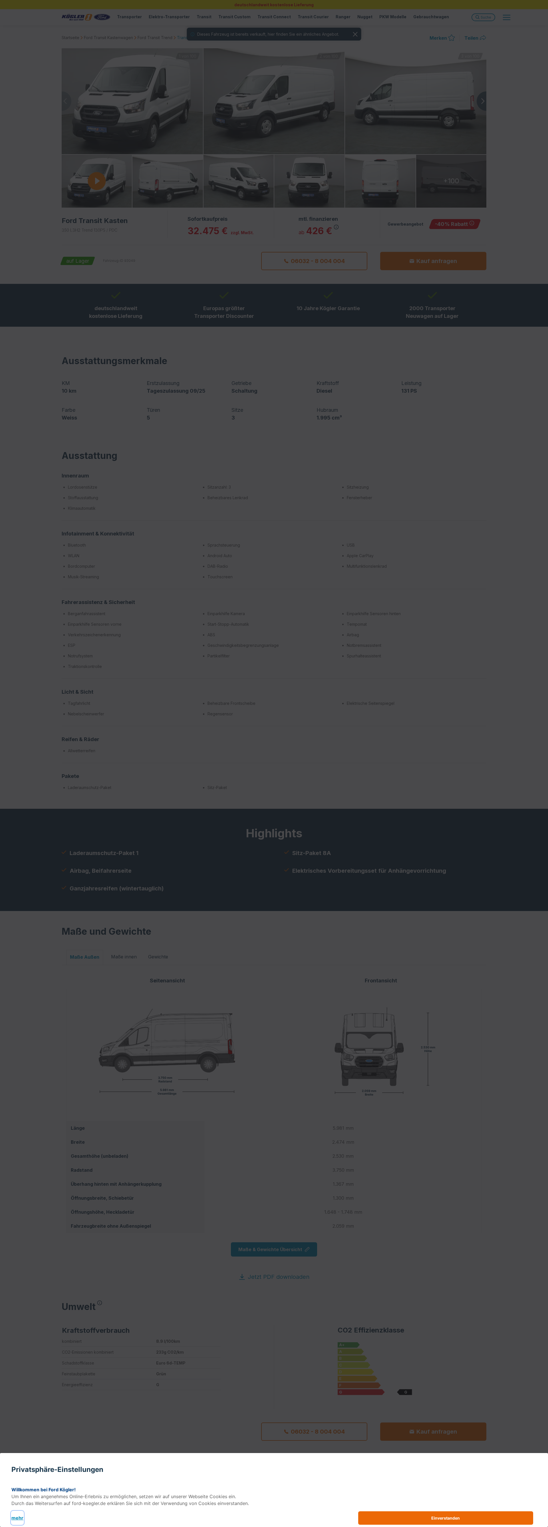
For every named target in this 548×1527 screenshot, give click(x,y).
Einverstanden (445, 1518)
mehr (17, 1518)
